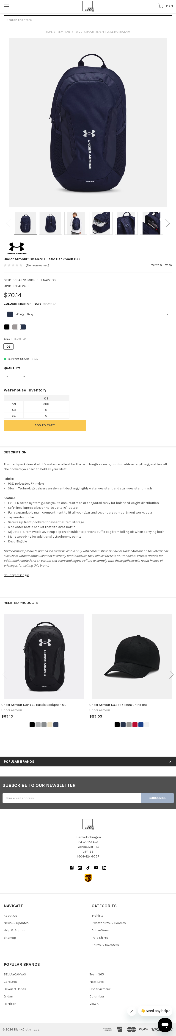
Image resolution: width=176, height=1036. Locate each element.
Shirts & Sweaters (105, 945)
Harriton (10, 1004)
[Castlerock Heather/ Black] (38, 724)
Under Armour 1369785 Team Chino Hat (118, 705)
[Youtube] (96, 867)
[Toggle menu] (6, 6)
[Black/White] (117, 724)
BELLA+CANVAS (15, 974)
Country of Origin (16, 575)
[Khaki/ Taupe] (50, 724)
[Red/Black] (135, 724)
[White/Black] (147, 724)
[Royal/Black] (141, 724)
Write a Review (161, 265)
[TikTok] (88, 867)
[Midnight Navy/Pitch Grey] (123, 724)
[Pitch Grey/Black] (129, 724)
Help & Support (15, 930)
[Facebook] (71, 867)
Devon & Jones (15, 989)
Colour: (30, 304)
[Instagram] (79, 867)
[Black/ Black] (32, 724)
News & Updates (16, 923)
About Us (10, 916)
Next (167, 223)
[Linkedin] (104, 867)
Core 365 (10, 982)
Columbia (97, 996)
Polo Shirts (100, 938)
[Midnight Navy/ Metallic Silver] (56, 724)
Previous (8, 223)
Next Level (97, 982)
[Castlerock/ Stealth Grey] (44, 724)
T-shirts (98, 916)
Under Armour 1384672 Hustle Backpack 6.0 (33, 705)
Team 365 (97, 974)
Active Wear (100, 930)
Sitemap (10, 938)
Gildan (8, 996)
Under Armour (100, 989)
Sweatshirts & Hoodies (109, 923)
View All (95, 1004)
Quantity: (12, 368)
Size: (15, 339)
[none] (88, 122)
